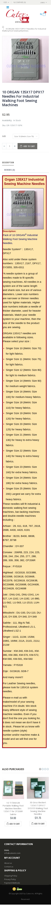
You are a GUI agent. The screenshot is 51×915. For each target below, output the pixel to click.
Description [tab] (8, 162)
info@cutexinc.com (12, 853)
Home (3, 27)
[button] (40, 769)
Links (42, 2)
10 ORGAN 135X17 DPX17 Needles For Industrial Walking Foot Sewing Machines (23, 98)
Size (4, 136)
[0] (44, 14)
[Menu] (8, 7)
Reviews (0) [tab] (9, 169)
